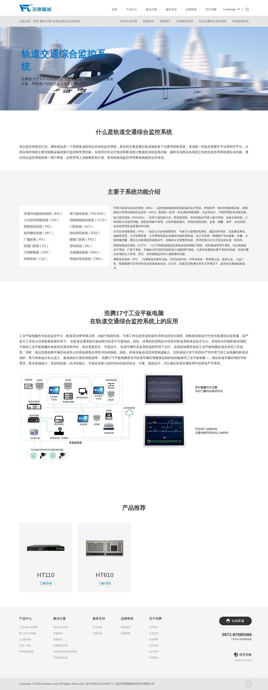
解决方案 (151, 9)
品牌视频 (125, 633)
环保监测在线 (240, 21)
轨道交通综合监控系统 (66, 21)
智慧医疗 (165, 21)
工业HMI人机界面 (28, 627)
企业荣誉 (154, 639)
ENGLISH (240, 660)
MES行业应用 (128, 21)
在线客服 (238, 621)
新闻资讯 (125, 627)
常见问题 (97, 627)
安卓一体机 (25, 645)
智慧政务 (148, 21)
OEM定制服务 (26, 651)
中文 (249, 660)
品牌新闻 (191, 9)
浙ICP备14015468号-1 (100, 683)
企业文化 (154, 633)
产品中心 (131, 9)
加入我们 (154, 651)
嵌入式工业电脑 (27, 633)
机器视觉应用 (185, 21)
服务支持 (171, 9)
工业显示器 (25, 639)
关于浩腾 (210, 9)
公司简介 (154, 627)
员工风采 (154, 645)
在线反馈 (97, 633)
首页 (114, 9)
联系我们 (154, 657)
